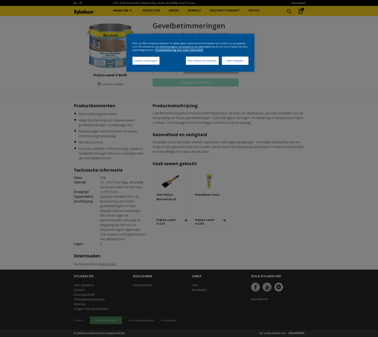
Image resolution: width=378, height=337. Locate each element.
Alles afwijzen (235, 60)
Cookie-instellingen (146, 60)
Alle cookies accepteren (202, 60)
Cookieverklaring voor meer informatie (179, 49)
